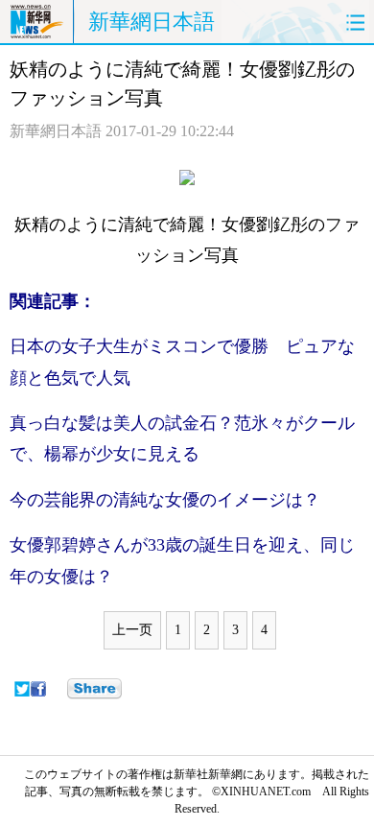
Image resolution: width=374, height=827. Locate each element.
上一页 (132, 630)
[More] (94, 688)
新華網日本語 (151, 22)
